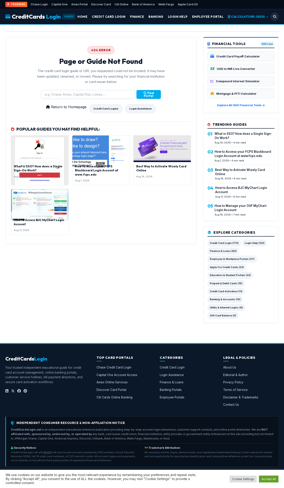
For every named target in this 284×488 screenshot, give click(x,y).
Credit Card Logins (105, 108)
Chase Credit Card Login (114, 367)
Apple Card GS (188, 4)
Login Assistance (140, 108)
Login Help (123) (254, 243)
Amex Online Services (112, 382)
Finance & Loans (171, 382)
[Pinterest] (25, 391)
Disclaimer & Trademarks (240, 397)
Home (82, 17)
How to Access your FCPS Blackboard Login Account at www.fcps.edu (96, 170)
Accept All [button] (269, 479)
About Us (229, 367)
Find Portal (149, 94)
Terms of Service (235, 390)
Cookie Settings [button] (243, 479)
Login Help (178, 17)
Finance (137, 17)
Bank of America (143, 4)
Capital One (59, 4)
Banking (156, 17)
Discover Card (101, 4)
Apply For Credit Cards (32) (227, 267)
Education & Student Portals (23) (230, 275)
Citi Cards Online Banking (114, 397)
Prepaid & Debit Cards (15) (226, 283)
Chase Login (39, 4)
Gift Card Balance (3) (223, 315)
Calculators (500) (248, 17)
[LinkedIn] (6, 391)
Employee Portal (208, 17)
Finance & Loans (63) (223, 251)
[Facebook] (19, 391)
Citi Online (121, 4)
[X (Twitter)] (13, 391)
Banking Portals (171, 390)
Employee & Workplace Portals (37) (232, 259)
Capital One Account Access (117, 375)
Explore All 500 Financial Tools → (241, 105)
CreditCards (36, 16)
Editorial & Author (235, 375)
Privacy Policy (233, 382)
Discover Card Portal (111, 390)
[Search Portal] (275, 17)
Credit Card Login (109, 17)
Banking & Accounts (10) (225, 299)
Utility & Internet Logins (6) (226, 307)
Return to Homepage (68, 107)
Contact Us (231, 405)
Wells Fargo (166, 4)
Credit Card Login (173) (224, 243)
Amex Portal (79, 4)
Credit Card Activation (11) (226, 291)
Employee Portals (172, 397)
